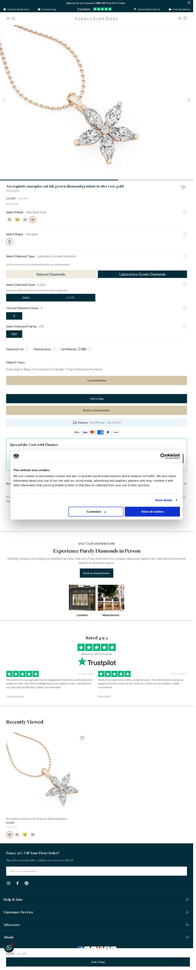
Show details (163, 500)
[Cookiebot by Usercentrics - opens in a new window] (163, 456)
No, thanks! (121, 533)
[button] (9, 947)
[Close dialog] (166, 433)
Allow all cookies (152, 511)
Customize (94, 511)
